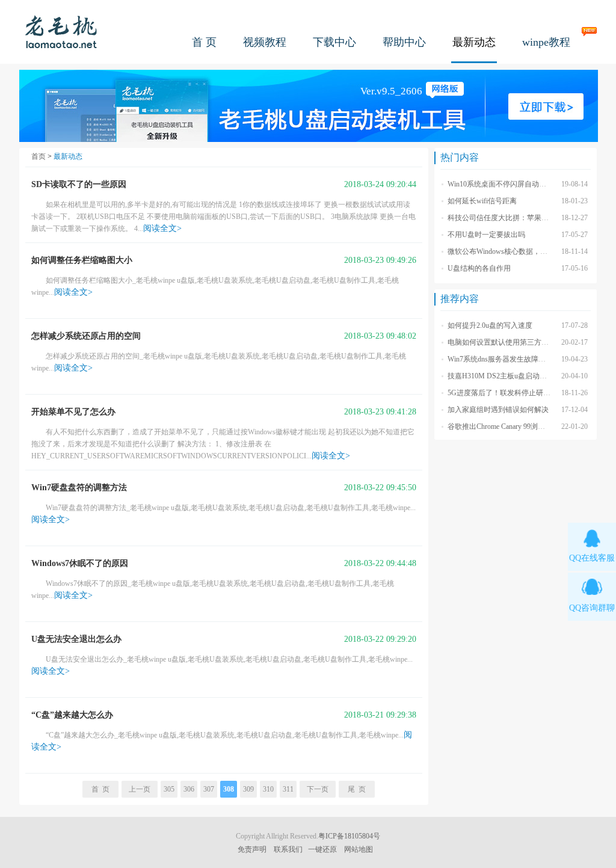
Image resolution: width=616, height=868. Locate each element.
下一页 (317, 789)
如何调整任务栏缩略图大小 (81, 260)
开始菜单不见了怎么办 (73, 411)
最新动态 (474, 42)
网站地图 (358, 849)
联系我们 (288, 849)
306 (188, 789)
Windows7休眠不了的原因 (79, 563)
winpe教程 (546, 42)
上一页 (139, 789)
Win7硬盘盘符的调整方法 (79, 487)
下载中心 (334, 42)
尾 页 (357, 789)
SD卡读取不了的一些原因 (78, 184)
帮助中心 (404, 42)
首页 (38, 156)
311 (288, 789)
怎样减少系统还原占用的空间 (86, 335)
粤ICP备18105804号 (349, 836)
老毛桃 (61, 31)
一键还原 (322, 849)
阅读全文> (162, 228)
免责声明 (252, 849)
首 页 (204, 42)
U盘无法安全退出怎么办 (76, 639)
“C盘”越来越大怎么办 (72, 714)
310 (268, 789)
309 (248, 789)
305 (169, 789)
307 (208, 789)
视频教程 (264, 42)
